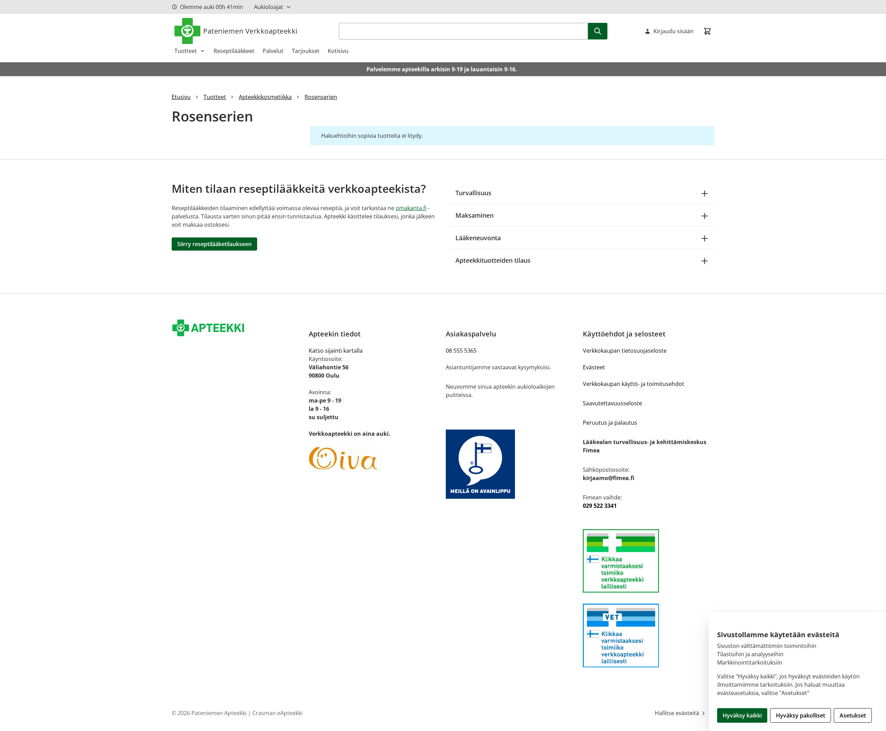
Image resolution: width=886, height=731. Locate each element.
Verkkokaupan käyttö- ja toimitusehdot (633, 384)
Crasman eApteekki (277, 713)
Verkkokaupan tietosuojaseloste (625, 350)
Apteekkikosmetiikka (265, 97)
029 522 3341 (600, 505)
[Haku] (597, 31)
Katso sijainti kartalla (336, 350)
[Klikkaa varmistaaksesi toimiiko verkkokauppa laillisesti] (648, 561)
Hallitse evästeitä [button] (677, 713)
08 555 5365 (461, 350)
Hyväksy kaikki (742, 715)
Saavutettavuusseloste (612, 403)
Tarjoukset (305, 51)
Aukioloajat (268, 7)
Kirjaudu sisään (673, 31)
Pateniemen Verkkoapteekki (250, 31)
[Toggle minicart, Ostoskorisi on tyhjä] (707, 31)
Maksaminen (474, 215)
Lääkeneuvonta (478, 238)
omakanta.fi (411, 208)
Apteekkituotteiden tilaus (493, 260)
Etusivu (181, 97)
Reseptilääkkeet (234, 51)
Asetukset (853, 715)
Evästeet (594, 367)
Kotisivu (338, 51)
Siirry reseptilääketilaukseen (214, 244)
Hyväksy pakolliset (800, 715)
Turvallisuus (473, 193)
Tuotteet (185, 51)
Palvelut (273, 51)
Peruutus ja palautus (610, 422)
